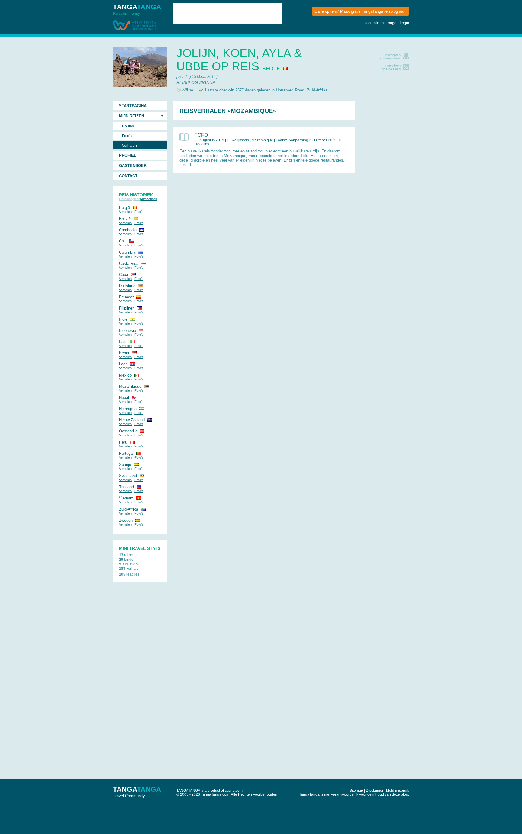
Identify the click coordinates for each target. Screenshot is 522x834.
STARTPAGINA (133, 106)
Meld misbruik (397, 790)
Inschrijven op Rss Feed (391, 67)
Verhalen (129, 145)
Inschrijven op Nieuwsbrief (390, 56)
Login (404, 23)
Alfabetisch (149, 199)
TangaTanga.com (215, 794)
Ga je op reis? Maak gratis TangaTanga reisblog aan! (360, 11)
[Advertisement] (385, 192)
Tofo (201, 135)
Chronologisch (129, 199)
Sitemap (356, 790)
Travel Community (137, 791)
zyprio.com (234, 790)
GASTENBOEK (133, 165)
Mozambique (262, 140)
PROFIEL (127, 155)
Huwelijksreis (238, 140)
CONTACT (128, 176)
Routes (128, 126)
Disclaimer (374, 790)
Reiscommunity (137, 9)
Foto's (127, 136)
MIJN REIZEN (131, 116)
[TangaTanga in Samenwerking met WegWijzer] (134, 25)
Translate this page (379, 23)
